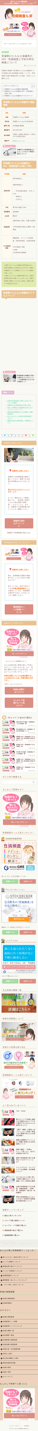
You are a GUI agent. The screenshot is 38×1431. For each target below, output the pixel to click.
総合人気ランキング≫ (13, 1215)
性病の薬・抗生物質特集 (11, 1349)
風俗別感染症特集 (9, 1363)
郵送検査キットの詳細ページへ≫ (19, 609)
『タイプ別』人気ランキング (13, 1285)
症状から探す (7, 1353)
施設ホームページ (19, 141)
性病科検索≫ (7, 1303)
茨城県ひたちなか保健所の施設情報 (16, 89)
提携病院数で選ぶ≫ (12, 1235)
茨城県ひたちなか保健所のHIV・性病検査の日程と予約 (19, 92)
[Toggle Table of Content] (31, 86)
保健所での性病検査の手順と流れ (19, 405)
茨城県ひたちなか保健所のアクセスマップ (18, 96)
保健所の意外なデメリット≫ (19, 523)
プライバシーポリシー (15, 1425)
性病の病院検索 (8, 1317)
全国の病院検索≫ (9, 1298)
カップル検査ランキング (11, 1262)
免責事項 (26, 1425)
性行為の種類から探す (11, 1358)
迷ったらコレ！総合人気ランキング (15, 1257)
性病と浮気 (7, 1372)
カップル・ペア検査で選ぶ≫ (15, 1225)
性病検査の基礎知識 (10, 1340)
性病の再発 (7, 1367)
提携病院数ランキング (11, 1275)
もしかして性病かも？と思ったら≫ (19, 702)
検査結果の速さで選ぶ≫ (14, 1230)
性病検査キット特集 (10, 1321)
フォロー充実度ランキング (12, 1271)
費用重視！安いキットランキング (15, 1280)
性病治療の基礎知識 (10, 1344)
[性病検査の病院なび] (19, 18)
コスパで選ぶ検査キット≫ (15, 1220)
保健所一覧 (5, 52)
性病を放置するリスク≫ (19, 690)
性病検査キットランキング (12, 1326)
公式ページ (28, 881)
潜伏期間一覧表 (8, 1335)
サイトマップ (7, 1376)
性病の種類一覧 (8, 1330)
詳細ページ (10, 881)
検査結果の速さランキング (12, 1266)
